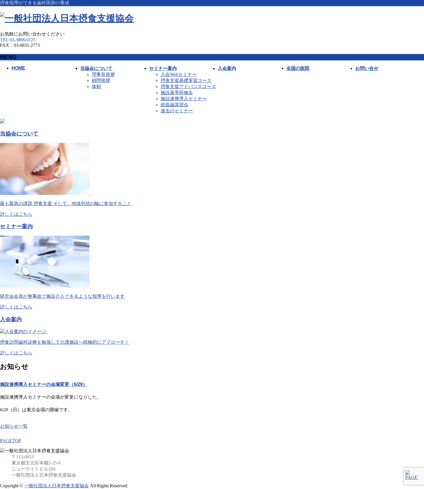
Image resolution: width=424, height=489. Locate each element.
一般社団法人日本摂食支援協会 (56, 485)
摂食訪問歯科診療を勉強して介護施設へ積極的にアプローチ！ (64, 342)
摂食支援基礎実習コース (186, 80)
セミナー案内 (16, 226)
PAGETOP (10, 440)
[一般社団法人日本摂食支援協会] (67, 18)
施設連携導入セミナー (184, 98)
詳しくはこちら (16, 214)
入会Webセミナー (179, 74)
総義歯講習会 (174, 104)
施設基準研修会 (177, 92)
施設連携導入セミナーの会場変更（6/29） (43, 384)
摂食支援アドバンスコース (188, 86)
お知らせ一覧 (14, 426)
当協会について (19, 134)
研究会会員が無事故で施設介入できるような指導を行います (62, 296)
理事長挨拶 (103, 74)
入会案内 (11, 319)
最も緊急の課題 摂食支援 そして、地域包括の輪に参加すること (66, 203)
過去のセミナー (177, 110)
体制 (96, 86)
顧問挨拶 (101, 80)
